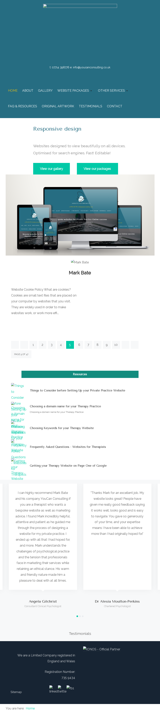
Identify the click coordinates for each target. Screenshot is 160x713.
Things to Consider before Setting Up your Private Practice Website (77, 390)
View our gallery (51, 169)
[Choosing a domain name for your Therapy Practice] (19, 409)
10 (116, 345)
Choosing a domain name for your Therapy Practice (65, 406)
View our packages (97, 169)
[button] (75, 91)
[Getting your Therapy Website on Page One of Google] (19, 466)
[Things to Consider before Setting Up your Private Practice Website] (19, 391)
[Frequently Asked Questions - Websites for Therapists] (19, 447)
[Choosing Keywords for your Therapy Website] (19, 428)
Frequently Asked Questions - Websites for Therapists (68, 447)
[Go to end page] (135, 345)
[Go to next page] (125, 345)
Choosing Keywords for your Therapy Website (62, 428)
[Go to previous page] (24, 345)
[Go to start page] (15, 345)
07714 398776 (60, 67)
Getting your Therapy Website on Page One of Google (68, 465)
